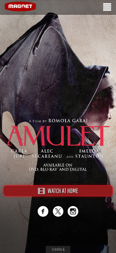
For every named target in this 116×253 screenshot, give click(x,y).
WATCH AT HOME (61, 190)
